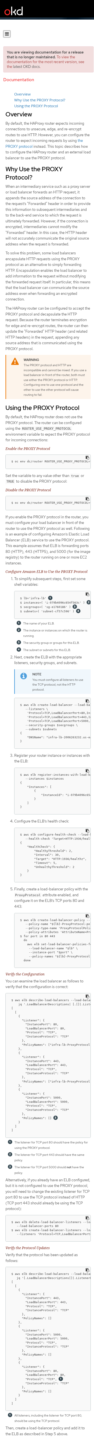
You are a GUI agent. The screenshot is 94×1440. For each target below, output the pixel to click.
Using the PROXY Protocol (36, 106)
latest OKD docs (26, 66)
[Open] (6, 33)
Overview (22, 94)
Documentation (18, 79)
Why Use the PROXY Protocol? (39, 100)
